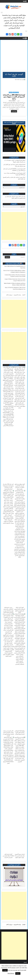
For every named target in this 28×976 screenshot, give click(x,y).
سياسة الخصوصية (17, 294)
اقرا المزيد (13, 111)
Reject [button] (17, 973)
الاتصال (23, 294)
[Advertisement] (14, 55)
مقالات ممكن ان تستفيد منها (13, 263)
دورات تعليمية (15, 92)
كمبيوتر (10, 92)
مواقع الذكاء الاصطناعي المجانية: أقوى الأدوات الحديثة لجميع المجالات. (20, 732)
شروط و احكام (9, 294)
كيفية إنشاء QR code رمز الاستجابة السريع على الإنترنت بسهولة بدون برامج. (14, 97)
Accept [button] (5, 970)
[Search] (26, 38)
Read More (11, 973)
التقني (18, 100)
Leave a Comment (12, 100)
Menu (24, 1)
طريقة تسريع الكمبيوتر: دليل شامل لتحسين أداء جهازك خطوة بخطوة (20, 856)
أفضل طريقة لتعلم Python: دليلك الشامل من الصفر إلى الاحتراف (8, 856)
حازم (24, 196)
